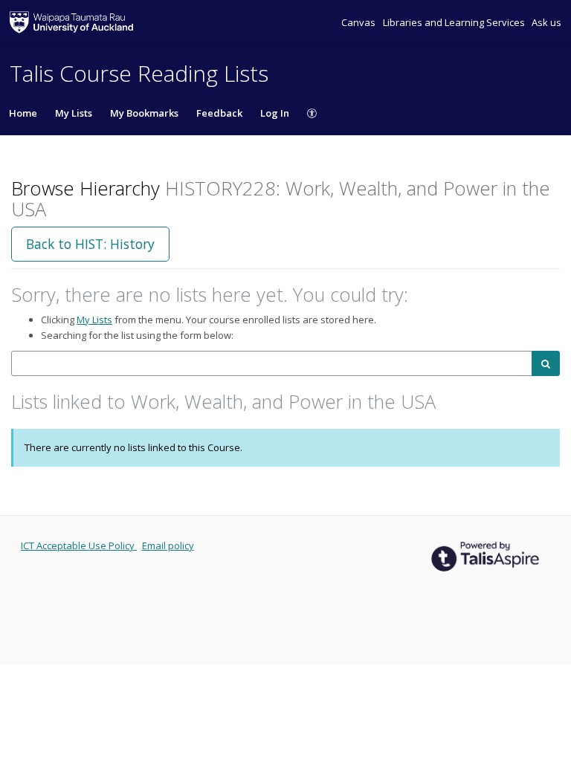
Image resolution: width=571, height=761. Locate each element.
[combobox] (271, 364)
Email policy (168, 545)
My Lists (73, 113)
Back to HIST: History (90, 244)
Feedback (219, 113)
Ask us (546, 22)
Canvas (359, 22)
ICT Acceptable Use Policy (79, 545)
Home (23, 113)
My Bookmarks (144, 113)
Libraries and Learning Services (455, 22)
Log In (274, 113)
